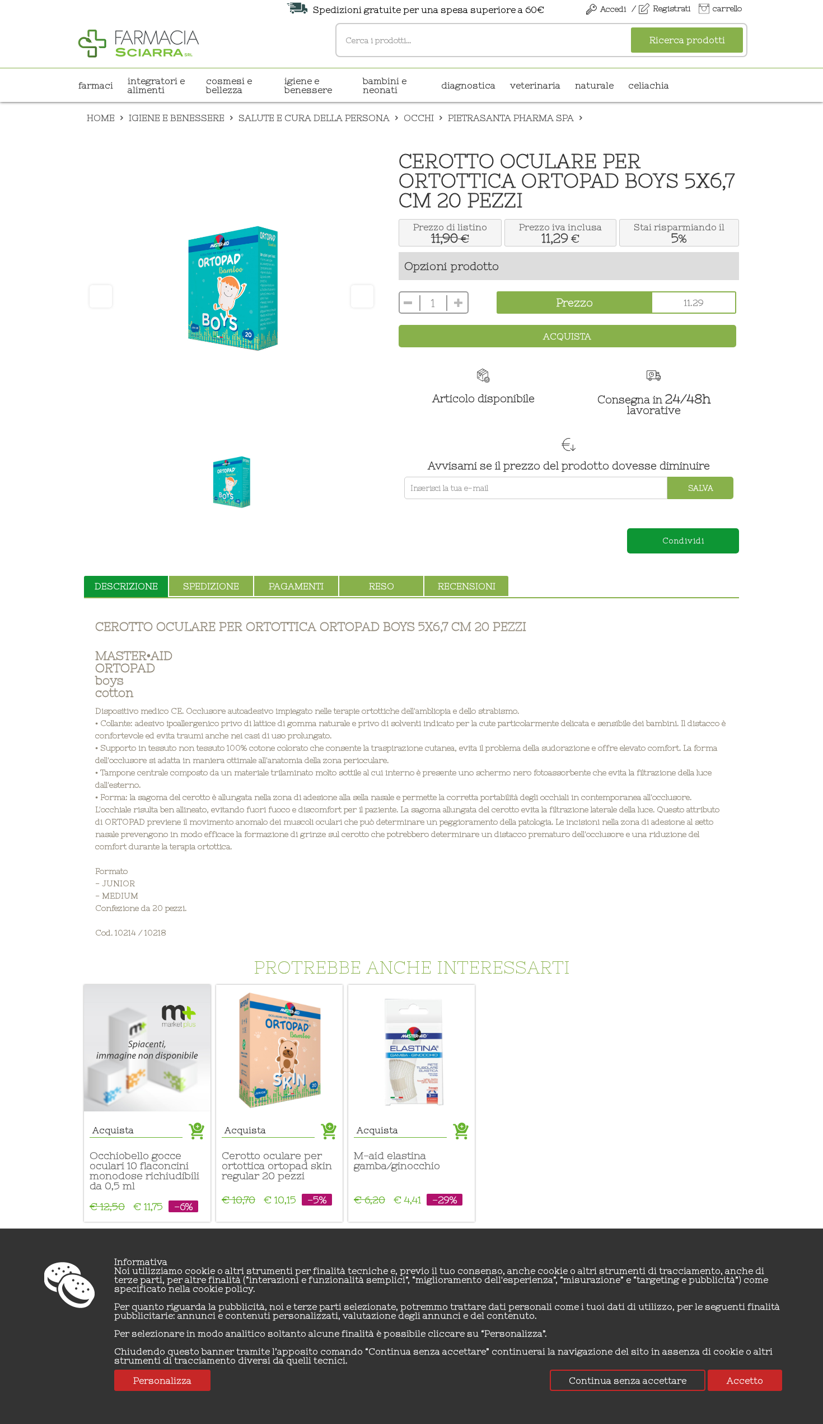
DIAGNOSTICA (468, 85)
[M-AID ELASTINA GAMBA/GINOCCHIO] (411, 1048)
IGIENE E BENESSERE (308, 85)
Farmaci (95, 85)
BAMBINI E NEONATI (384, 85)
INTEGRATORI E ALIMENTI (156, 85)
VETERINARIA (535, 85)
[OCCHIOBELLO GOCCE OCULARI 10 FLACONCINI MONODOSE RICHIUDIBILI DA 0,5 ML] (147, 1048)
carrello (727, 8)
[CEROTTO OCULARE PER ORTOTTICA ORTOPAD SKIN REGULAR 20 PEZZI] (279, 1048)
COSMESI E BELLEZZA (229, 85)
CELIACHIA (648, 85)
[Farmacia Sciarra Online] (139, 42)
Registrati (671, 8)
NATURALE (594, 85)
